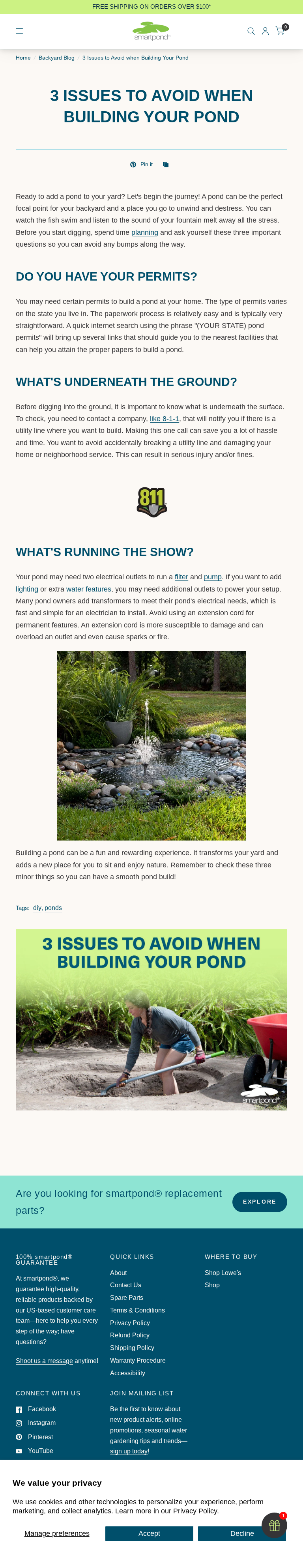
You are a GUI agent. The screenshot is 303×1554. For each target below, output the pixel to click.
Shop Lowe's (223, 1272)
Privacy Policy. (196, 1511)
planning (144, 232)
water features (88, 589)
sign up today (129, 1451)
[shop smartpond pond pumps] (151, 749)
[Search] (251, 31)
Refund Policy (130, 1335)
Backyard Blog (57, 58)
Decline (242, 1533)
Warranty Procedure (138, 1360)
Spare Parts (126, 1297)
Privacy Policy (130, 1323)
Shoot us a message (44, 1360)
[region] (151, 7)
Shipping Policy (132, 1347)
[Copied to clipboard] (168, 165)
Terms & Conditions (137, 1310)
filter (181, 577)
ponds (53, 907)
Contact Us (125, 1285)
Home (23, 58)
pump (213, 577)
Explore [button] (260, 1202)
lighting (27, 589)
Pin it (146, 164)
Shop (212, 1285)
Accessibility (127, 1373)
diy (37, 907)
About (118, 1272)
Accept (149, 1533)
